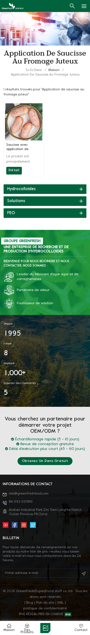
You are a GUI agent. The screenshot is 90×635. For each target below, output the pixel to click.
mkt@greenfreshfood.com (28, 493)
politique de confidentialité (45, 608)
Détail (14, 170)
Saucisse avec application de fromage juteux (18, 147)
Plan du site (45, 602)
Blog (29, 602)
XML (60, 602)
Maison (54, 70)
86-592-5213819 (21, 501)
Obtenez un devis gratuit (45, 461)
